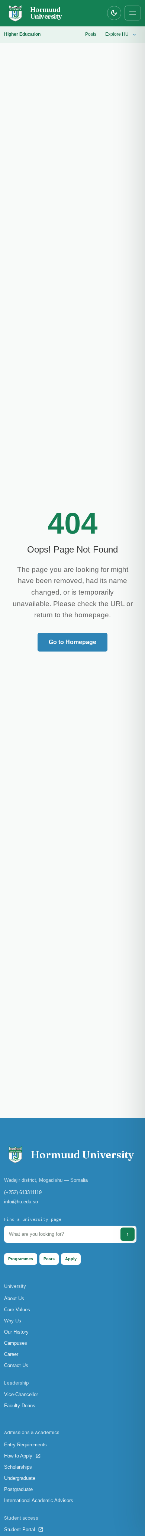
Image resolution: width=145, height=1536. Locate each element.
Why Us (12, 1321)
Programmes (20, 1259)
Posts (90, 34)
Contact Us (16, 1365)
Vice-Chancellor (21, 1394)
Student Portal (24, 1529)
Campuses (15, 1343)
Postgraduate (18, 1489)
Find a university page (32, 1219)
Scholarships (18, 1467)
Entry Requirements (25, 1444)
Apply (71, 1259)
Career (11, 1354)
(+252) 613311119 (23, 1192)
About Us (14, 1298)
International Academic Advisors (38, 1500)
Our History (16, 1332)
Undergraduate (19, 1478)
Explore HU (121, 34)
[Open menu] (133, 13)
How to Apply (22, 1455)
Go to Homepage (72, 642)
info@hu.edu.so (21, 1201)
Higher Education (22, 34)
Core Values (17, 1309)
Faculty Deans (19, 1405)
